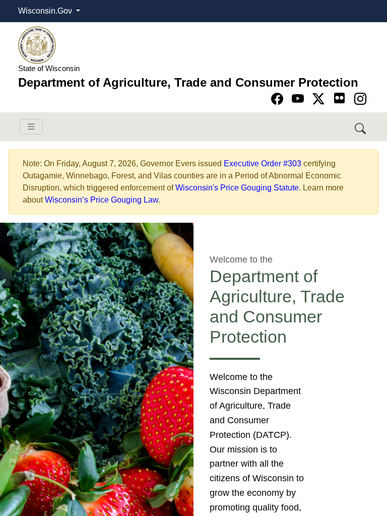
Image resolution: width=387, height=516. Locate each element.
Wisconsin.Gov (46, 11)
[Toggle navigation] (31, 127)
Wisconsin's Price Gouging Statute (237, 187)
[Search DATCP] (361, 126)
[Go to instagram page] (360, 99)
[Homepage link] (37, 44)
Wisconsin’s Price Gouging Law (101, 200)
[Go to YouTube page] (299, 99)
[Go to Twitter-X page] (320, 99)
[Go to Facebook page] (279, 99)
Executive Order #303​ (262, 163)
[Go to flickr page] (339, 98)
